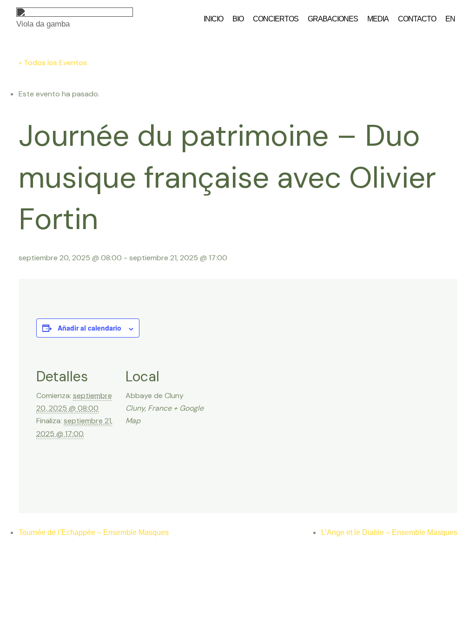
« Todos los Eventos (53, 63)
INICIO (213, 19)
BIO (238, 19)
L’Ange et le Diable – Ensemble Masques (389, 532)
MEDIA (378, 19)
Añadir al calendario (89, 327)
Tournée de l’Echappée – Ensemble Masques (94, 532)
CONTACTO (417, 19)
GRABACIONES (333, 19)
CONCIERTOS (275, 19)
